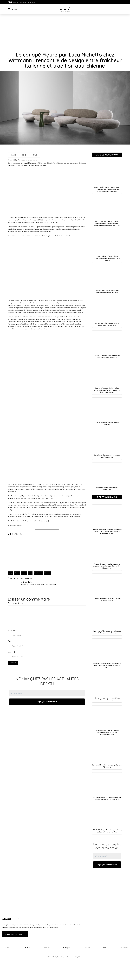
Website (12, 652)
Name (12, 630)
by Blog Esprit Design (15, 525)
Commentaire (16, 603)
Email (11, 641)
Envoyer (13, 663)
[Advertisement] (65, 34)
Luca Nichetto (36, 521)
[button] (12, 9)
